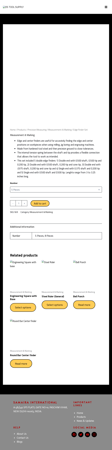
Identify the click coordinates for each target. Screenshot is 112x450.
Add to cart (40, 203)
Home (13, 129)
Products (21, 129)
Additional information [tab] (22, 227)
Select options (23, 307)
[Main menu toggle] (106, 7)
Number (14, 183)
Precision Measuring (37, 129)
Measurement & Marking (59, 129)
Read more (84, 305)
